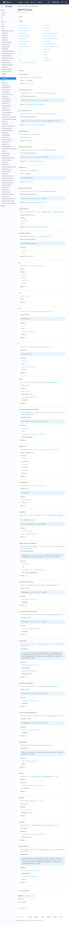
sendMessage (46, 25)
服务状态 (55, 917)
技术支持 (49, 917)
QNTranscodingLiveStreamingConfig (52, 614)
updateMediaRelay (47, 60)
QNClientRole (38, 515)
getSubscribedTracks (23, 43)
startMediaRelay (46, 41)
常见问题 (3, 206)
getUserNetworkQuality (24, 46)
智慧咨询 (39, 2)
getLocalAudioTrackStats (24, 27)
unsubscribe (45, 57)
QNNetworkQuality (46, 236)
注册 (66, 2)
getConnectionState (23, 25)
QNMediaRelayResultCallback (32, 670)
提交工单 (32, 895)
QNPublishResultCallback (50, 382)
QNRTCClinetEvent (40, 311)
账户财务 (27, 2)
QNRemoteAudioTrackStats (50, 150)
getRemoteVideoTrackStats (24, 41)
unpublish (45, 54)
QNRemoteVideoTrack (46, 211)
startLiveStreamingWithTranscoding (50, 38)
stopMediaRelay (46, 49)
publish (20, 60)
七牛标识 (61, 917)
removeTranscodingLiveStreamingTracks (27, 62)
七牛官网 (30, 917)
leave (20, 52)
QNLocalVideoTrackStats (49, 113)
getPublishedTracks (23, 33)
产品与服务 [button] (20, 2)
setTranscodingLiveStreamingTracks (50, 33)
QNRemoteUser (34, 170)
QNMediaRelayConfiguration (44, 644)
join (19, 49)
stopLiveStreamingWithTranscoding (50, 46)
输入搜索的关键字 (55, 2)
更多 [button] (49, 2)
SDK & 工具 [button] (33, 2)
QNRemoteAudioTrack (58, 211)
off (19, 54)
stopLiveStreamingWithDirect (49, 43)
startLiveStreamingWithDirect (49, 35)
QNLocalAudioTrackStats (49, 93)
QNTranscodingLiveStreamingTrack (37, 434)
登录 (62, 2)
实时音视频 (8, 6)
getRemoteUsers (22, 38)
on (19, 57)
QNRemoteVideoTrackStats (50, 191)
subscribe (45, 52)
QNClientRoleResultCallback (55, 515)
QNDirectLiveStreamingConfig (48, 585)
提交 (22, 908)
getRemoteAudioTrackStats (24, 35)
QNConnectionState (37, 77)
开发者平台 (36, 917)
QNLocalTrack (36, 134)
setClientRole (46, 30)
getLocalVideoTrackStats (24, 30)
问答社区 (43, 917)
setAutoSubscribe (47, 27)
